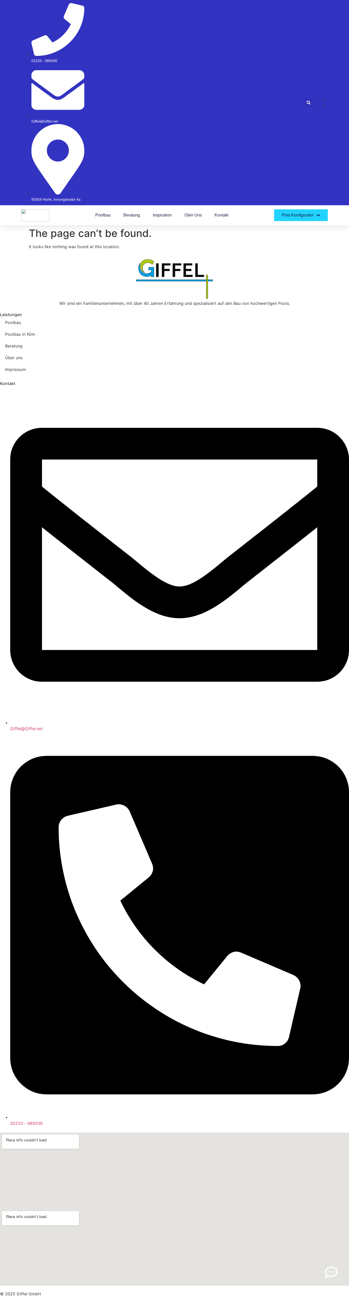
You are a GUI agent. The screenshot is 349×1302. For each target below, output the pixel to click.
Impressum (15, 369)
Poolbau (103, 215)
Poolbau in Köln (20, 334)
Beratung (131, 215)
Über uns (193, 215)
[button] (308, 103)
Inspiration (162, 215)
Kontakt (221, 215)
